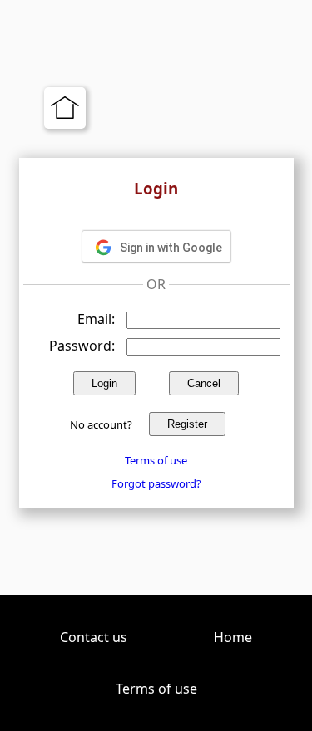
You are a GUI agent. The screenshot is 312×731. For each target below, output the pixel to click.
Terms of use (156, 460)
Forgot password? (156, 483)
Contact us (93, 637)
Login (104, 383)
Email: (96, 319)
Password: (82, 345)
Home (233, 637)
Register (187, 424)
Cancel (203, 383)
